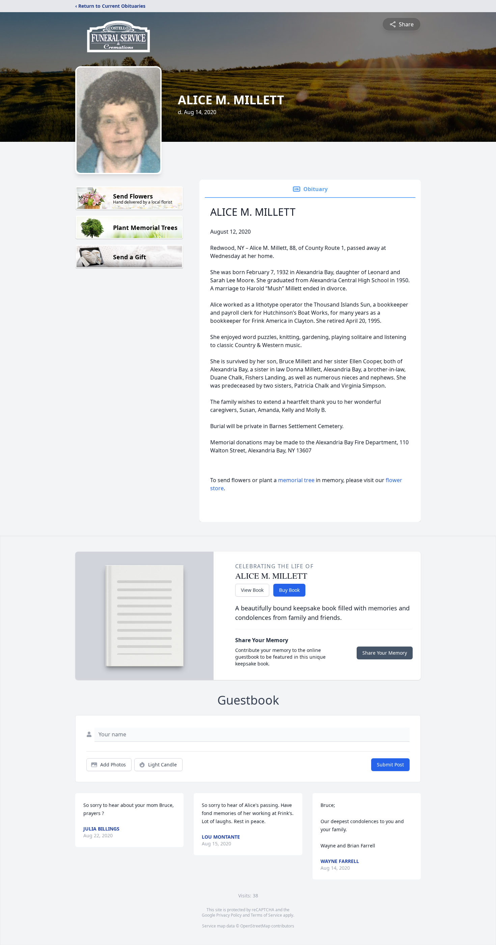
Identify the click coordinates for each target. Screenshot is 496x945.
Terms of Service (266, 915)
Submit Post (390, 764)
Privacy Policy (229, 915)
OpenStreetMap (255, 926)
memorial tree (296, 480)
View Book (252, 590)
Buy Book (289, 590)
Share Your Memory (384, 653)
